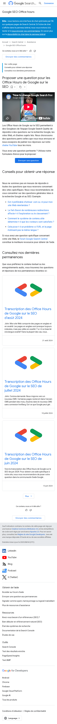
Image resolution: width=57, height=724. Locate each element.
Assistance (31, 42)
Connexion (49, 3)
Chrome (5, 682)
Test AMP (6, 660)
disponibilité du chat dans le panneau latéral (26, 34)
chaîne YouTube (9, 145)
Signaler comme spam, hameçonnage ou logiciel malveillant (28, 601)
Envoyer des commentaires (19, 56)
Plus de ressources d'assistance (16, 605)
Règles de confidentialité (35, 711)
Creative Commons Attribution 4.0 (25, 529)
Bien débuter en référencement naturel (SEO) (22, 622)
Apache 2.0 (34, 532)
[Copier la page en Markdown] (20, 87)
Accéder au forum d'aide (13, 592)
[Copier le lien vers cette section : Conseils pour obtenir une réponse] (5, 176)
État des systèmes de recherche (16, 626)
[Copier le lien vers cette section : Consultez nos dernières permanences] (25, 257)
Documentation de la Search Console (18, 630)
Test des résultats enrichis (13, 651)
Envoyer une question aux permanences (19, 596)
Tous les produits (9, 700)
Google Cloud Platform (12, 691)
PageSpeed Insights (11, 656)
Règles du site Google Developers (31, 534)
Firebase (6, 686)
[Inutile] (35, 51)
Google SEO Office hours (18, 12)
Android (5, 678)
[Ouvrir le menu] (4, 3)
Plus (29, 496)
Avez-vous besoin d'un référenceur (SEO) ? (21, 617)
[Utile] (30, 51)
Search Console (9, 647)
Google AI (6, 695)
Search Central (30, 3)
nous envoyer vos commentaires (26, 31)
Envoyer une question (28, 160)
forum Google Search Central (33, 239)
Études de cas (8, 635)
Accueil (5, 42)
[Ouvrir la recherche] (40, 3)
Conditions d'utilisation (12, 711)
